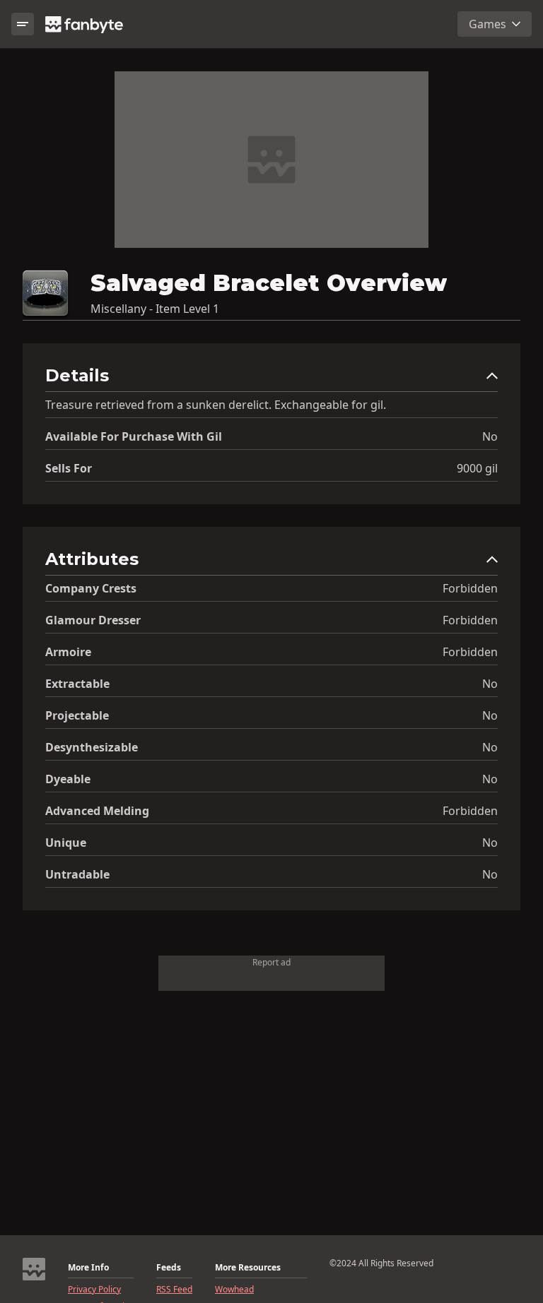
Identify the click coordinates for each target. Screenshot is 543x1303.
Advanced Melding (97, 811)
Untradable (77, 874)
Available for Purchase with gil (133, 436)
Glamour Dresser (93, 620)
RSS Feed (174, 1289)
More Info (88, 1267)
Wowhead (234, 1289)
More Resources (248, 1267)
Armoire (68, 652)
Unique (65, 842)
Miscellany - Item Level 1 (154, 309)
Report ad (271, 962)
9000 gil (477, 468)
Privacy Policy (94, 1289)
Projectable (77, 715)
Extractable (77, 684)
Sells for (68, 468)
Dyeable (67, 779)
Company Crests (90, 588)
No (490, 436)
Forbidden (470, 588)
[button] (271, 379)
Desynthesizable (91, 747)
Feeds (168, 1267)
